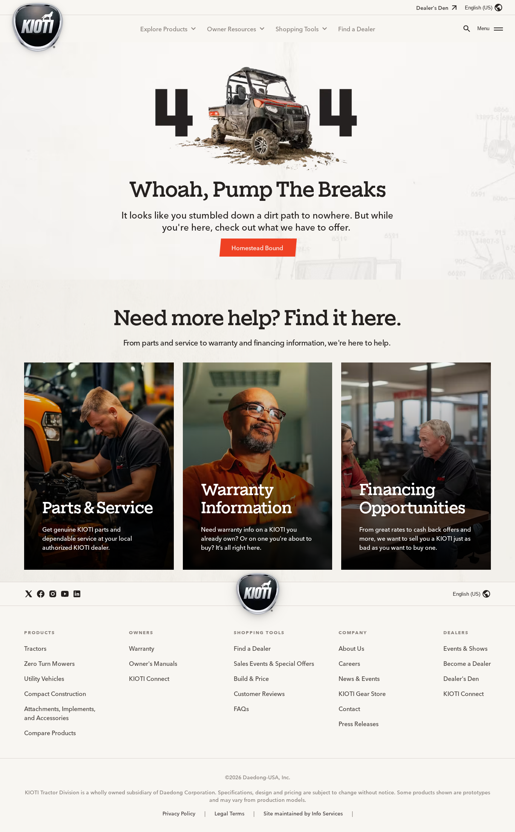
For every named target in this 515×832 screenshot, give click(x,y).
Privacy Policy (178, 813)
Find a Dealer (356, 28)
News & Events (359, 678)
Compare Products (50, 732)
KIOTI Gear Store (362, 693)
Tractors (35, 648)
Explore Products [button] (163, 28)
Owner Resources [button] (231, 28)
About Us (351, 648)
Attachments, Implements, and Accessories (59, 713)
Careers (349, 663)
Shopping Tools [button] (297, 28)
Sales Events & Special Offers (274, 663)
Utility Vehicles (44, 678)
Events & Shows (465, 648)
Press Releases (359, 723)
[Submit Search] (466, 28)
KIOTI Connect (149, 678)
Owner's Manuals (153, 663)
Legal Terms (229, 813)
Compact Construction (55, 693)
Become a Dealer (467, 663)
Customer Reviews (259, 693)
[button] (490, 28)
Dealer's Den (432, 7)
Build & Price (251, 678)
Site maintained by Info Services (303, 813)
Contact (349, 708)
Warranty (141, 648)
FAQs (241, 708)
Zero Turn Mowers (49, 663)
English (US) (478, 8)
